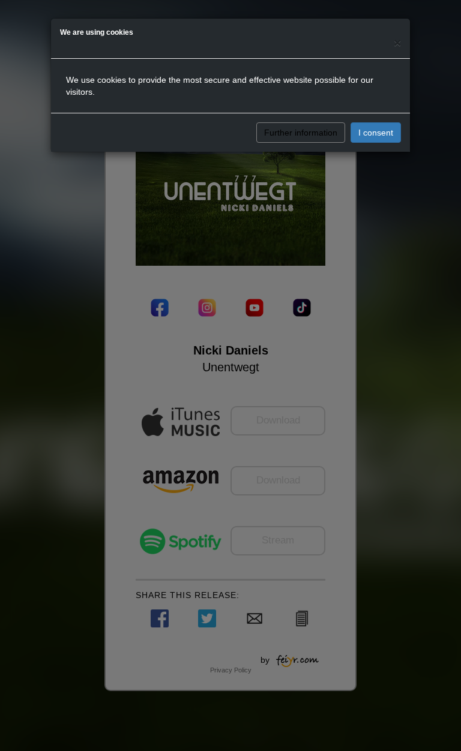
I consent (375, 132)
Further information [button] (300, 132)
